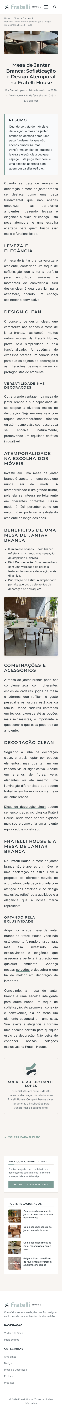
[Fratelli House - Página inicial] (22, 7)
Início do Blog (11, 1339)
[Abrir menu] (46, 6)
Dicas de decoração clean (25, 806)
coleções (23, 969)
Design (8, 1363)
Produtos (9, 1382)
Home (7, 18)
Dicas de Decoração (24, 18)
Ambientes (10, 1356)
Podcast (8, 1376)
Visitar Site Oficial (14, 1333)
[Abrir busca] (55, 7)
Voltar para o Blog (22, 1137)
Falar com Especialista (31, 1184)
